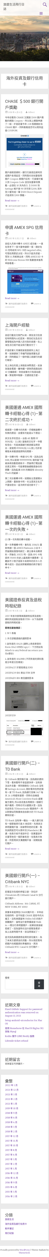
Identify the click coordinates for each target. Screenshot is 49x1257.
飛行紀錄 (9, 1233)
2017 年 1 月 (11, 1168)
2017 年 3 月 (11, 1159)
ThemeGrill (24, 1253)
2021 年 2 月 (11, 1099)
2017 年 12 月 (11, 1136)
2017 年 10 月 (11, 1145)
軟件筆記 (9, 1228)
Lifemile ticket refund (16, 1040)
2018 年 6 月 (11, 1117)
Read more (12, 200)
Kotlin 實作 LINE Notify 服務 (19, 1036)
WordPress (25, 1250)
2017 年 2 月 (11, 1164)
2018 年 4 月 (11, 1122)
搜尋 (7, 977)
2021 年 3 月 (11, 1094)
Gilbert (31, 112)
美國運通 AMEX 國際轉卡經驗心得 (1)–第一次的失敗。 (23, 523)
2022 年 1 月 (11, 1085)
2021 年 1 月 (11, 1103)
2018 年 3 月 (11, 1127)
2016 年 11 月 (11, 1177)
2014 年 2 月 (11, 1196)
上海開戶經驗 (17, 325)
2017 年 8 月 (11, 1150)
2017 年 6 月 (11, 1154)
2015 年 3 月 (11, 1191)
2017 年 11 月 (11, 1140)
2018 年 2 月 (11, 1131)
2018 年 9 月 (11, 1113)
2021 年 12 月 (12, 1089)
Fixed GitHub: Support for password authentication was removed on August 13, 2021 (23, 1012)
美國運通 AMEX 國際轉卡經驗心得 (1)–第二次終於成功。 (23, 413)
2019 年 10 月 (11, 1108)
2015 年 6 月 (11, 1187)
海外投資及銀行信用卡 (17, 206)
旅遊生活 (9, 1219)
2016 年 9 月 (11, 1182)
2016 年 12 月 (11, 1173)
